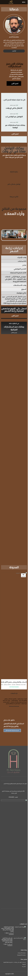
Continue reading (14, 686)
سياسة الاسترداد (22, 952)
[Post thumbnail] (20, 930)
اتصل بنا (24, 966)
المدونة (24, 964)
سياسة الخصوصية (21, 955)
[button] (2, 234)
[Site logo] (11, 2)
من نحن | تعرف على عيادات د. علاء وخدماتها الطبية (14, 962)
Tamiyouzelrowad (18, 973)
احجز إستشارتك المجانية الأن (12, 730)
